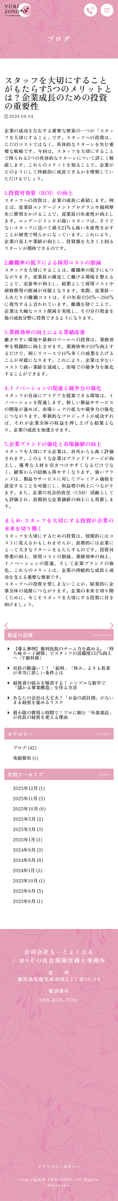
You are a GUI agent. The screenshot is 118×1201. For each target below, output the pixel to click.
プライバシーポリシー (58, 1166)
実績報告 (22, 757)
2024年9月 (24, 849)
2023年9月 (24, 890)
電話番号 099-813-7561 (59, 995)
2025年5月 (24, 818)
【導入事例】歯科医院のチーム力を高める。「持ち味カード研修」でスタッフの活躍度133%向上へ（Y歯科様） (63, 653)
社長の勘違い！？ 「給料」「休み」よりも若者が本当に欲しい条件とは (61, 670)
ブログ (20, 747)
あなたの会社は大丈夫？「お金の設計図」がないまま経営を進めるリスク (63, 699)
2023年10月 (25, 880)
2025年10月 (25, 808)
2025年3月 (24, 829)
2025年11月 (25, 798)
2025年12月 (25, 788)
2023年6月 (24, 901)
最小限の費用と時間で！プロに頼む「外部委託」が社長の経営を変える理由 (63, 714)
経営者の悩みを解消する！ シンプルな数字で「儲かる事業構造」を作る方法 (59, 685)
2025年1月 (24, 839)
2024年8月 (24, 860)
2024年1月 (24, 870)
